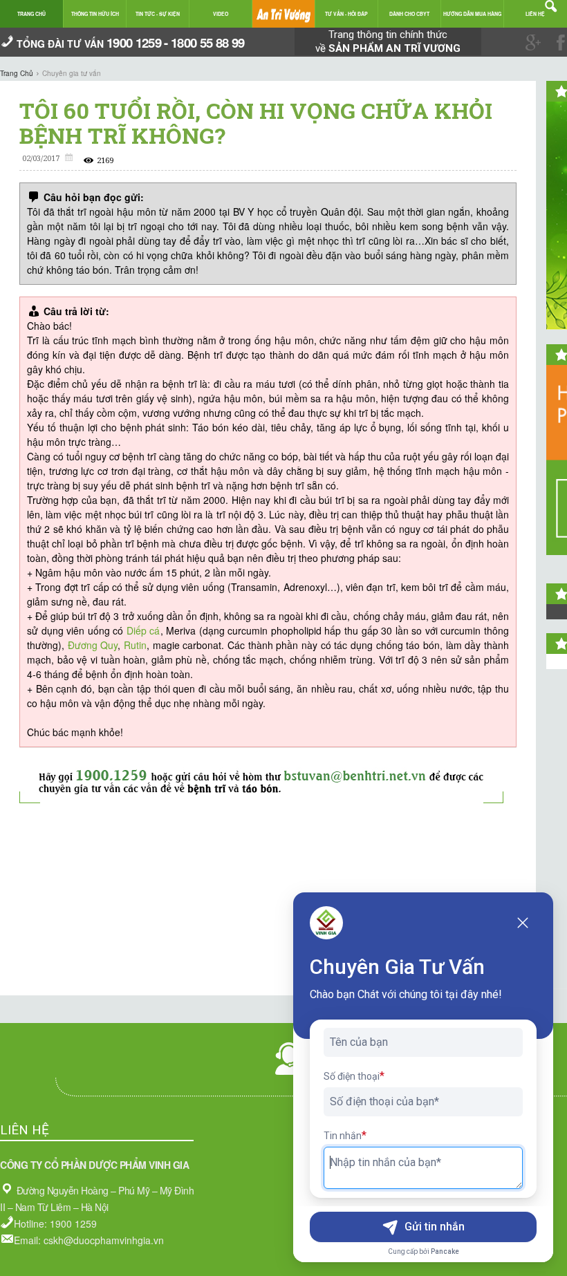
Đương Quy (93, 645)
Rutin (135, 645)
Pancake (445, 1251)
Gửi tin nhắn (435, 1226)
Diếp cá (143, 630)
